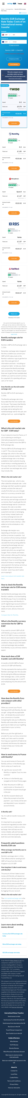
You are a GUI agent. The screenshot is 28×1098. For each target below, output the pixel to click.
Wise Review (14, 1041)
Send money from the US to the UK (14, 1020)
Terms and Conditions (14, 1081)
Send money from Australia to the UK (14, 1023)
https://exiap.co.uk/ (16, 960)
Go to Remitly (14, 64)
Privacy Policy (14, 1084)
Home (2, 9)
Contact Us (14, 1071)
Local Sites (14, 1074)
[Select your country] (25, 3)
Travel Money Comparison (14, 1030)
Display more (14, 313)
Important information (15, 78)
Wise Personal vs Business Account (14, 1051)
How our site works (14, 1088)
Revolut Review (14, 1048)
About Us (14, 1067)
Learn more (14, 334)
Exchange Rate (9, 9)
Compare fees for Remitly (9, 615)
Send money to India (14, 1016)
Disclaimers (24, 13)
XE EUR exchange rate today (11, 952)
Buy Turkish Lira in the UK (14, 1033)
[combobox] (6, 35)
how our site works (17, 1007)
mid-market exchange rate (12, 898)
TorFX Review (14, 1045)
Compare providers (14, 58)
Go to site (14, 123)
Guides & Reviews (14, 1038)
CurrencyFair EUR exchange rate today (12, 935)
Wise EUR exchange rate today (11, 944)
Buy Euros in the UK (14, 1026)
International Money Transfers (14, 1013)
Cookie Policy (14, 1077)
